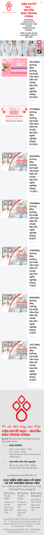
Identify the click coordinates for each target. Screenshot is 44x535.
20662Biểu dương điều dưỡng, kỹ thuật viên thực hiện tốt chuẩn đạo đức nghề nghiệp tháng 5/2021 (34, 315)
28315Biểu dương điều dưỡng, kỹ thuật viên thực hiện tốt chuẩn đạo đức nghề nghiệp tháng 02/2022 (34, 80)
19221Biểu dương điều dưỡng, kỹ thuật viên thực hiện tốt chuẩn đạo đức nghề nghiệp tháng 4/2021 (34, 362)
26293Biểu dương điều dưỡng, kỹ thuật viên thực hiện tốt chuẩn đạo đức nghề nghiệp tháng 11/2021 (34, 174)
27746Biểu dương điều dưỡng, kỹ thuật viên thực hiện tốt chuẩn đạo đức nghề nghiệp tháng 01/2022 (34, 127)
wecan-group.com (29, 532)
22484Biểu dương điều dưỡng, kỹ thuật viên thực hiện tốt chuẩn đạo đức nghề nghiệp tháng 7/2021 (34, 268)
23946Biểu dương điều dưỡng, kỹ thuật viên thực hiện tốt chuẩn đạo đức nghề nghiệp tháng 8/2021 (34, 221)
